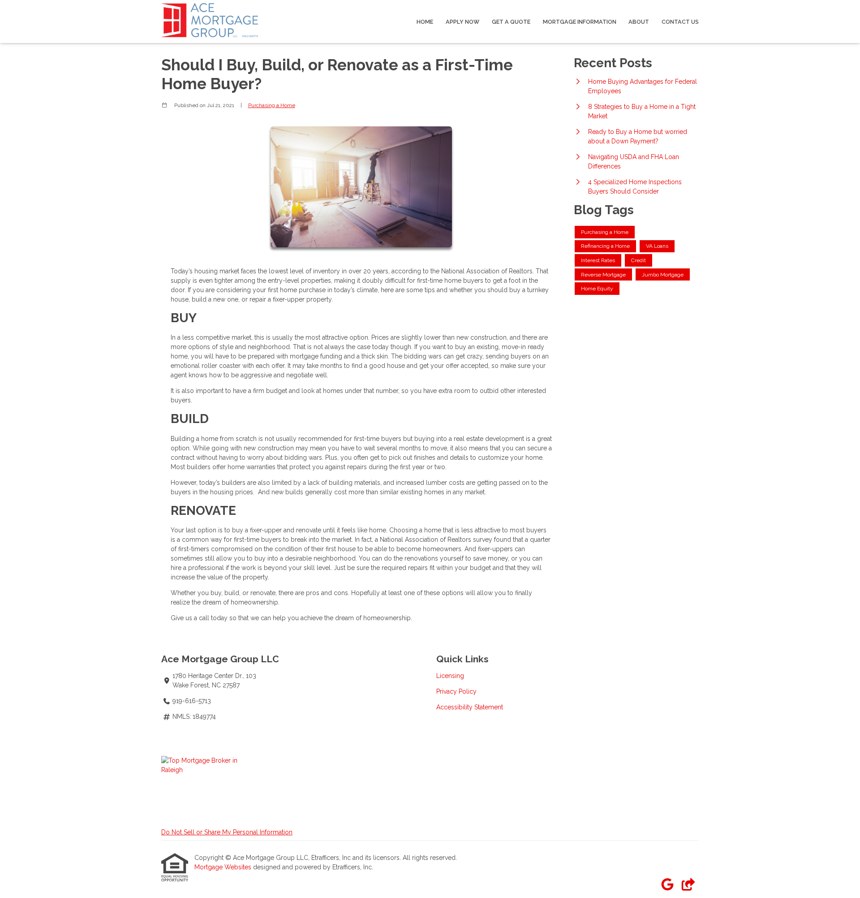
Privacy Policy (456, 691)
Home (425, 21)
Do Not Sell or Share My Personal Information (226, 832)
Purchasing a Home (271, 105)
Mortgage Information (579, 21)
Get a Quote (511, 21)
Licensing (450, 675)
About (638, 21)
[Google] (667, 885)
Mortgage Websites (223, 867)
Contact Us (680, 21)
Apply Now (462, 21)
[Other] (688, 885)
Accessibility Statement (469, 707)
